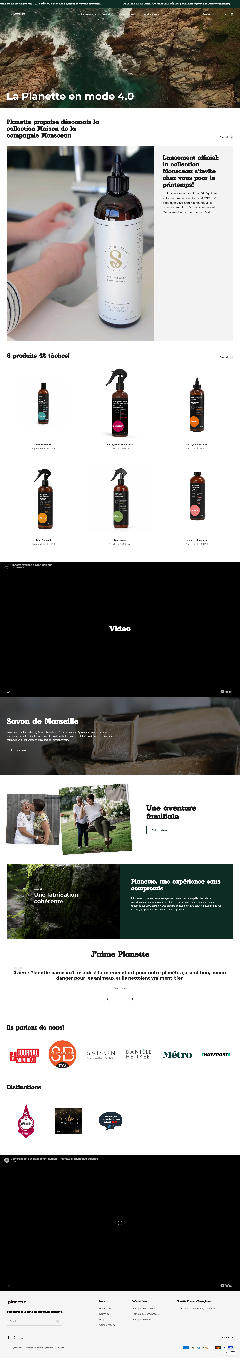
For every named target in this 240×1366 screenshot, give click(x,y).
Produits (106, 14)
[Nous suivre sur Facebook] (8, 1337)
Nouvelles (104, 1314)
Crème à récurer (43, 444)
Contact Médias (107, 1325)
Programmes (126, 14)
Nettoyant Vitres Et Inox (120, 444)
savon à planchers (197, 540)
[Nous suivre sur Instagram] (16, 1337)
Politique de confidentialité (146, 1314)
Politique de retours (142, 1319)
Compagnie (87, 14)
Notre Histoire (160, 830)
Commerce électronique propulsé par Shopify (43, 1348)
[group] (120, 58)
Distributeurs (149, 14)
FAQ (101, 1319)
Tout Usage (120, 540)
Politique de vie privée (143, 1308)
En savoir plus (19, 750)
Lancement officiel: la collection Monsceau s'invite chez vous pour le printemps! (191, 171)
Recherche (105, 1308)
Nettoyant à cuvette (196, 444)
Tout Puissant (43, 540)
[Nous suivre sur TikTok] (23, 1337)
